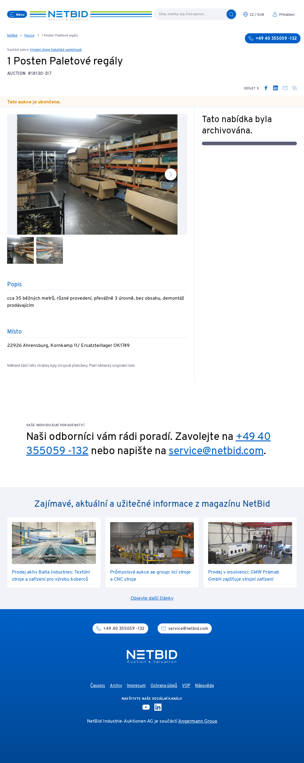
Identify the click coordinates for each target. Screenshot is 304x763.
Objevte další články (152, 598)
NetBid (12, 36)
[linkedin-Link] (158, 707)
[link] (266, 88)
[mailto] (285, 88)
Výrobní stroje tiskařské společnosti (56, 50)
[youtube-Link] (146, 707)
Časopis (97, 685)
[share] (294, 87)
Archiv (116, 685)
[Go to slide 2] (49, 250)
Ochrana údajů (164, 685)
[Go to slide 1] (20, 250)
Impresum (136, 685)
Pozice (29, 36)
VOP (186, 685)
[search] (231, 14)
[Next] (171, 174)
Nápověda (204, 685)
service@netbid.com (216, 451)
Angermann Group (197, 721)
